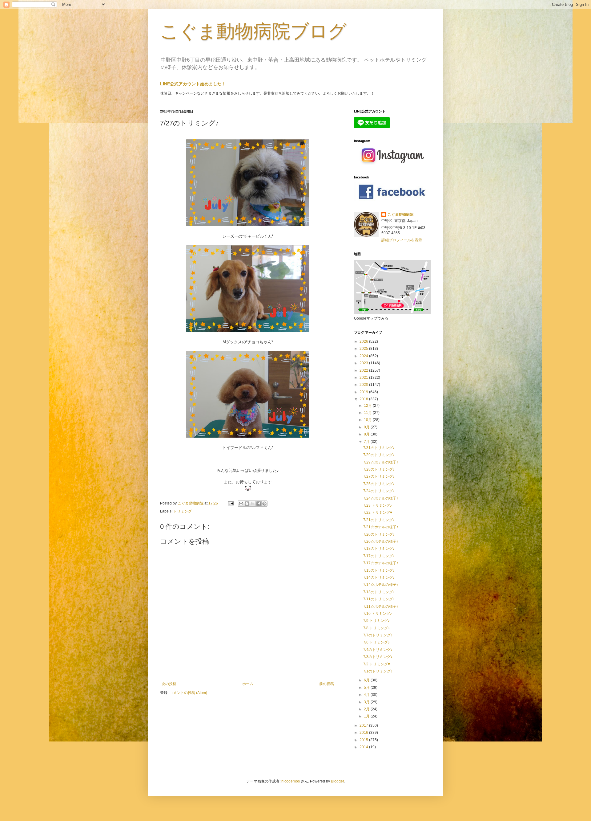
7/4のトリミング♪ (377, 649)
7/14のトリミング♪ (379, 577)
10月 (368, 420)
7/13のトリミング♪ (379, 592)
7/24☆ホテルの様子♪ (380, 498)
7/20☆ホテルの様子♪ (380, 541)
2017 (364, 725)
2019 (364, 392)
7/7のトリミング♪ (377, 635)
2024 (364, 356)
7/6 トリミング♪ (376, 642)
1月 (367, 716)
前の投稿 (326, 684)
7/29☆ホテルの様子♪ (380, 462)
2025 (364, 348)
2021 (364, 377)
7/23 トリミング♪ (377, 505)
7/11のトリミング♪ (379, 599)
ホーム (247, 684)
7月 (367, 441)
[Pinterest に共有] (264, 503)
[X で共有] (253, 503)
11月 (368, 412)
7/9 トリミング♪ (376, 621)
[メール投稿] (230, 503)
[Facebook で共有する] (258, 503)
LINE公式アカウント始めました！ (193, 83)
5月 (367, 687)
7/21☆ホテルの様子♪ (380, 527)
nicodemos (290, 781)
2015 (364, 740)
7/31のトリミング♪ (379, 448)
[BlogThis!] (247, 503)
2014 (364, 747)
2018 (364, 399)
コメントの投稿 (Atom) (188, 693)
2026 (364, 341)
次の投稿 (169, 684)
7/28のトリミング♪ (379, 469)
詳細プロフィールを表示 (401, 240)
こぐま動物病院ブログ (253, 31)
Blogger (337, 781)
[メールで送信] (241, 503)
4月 (367, 694)
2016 (364, 732)
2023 (364, 363)
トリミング (182, 511)
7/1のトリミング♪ (377, 671)
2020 (364, 384)
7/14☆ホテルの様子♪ (380, 584)
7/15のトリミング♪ (379, 570)
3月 (367, 702)
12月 (368, 405)
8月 (367, 434)
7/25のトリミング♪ (379, 484)
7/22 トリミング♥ (377, 512)
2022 (364, 370)
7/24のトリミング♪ (379, 491)
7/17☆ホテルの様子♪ (380, 563)
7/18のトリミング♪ (379, 548)
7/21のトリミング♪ (379, 520)
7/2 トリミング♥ (376, 664)
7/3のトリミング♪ (377, 657)
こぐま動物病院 (400, 214)
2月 (367, 709)
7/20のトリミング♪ (379, 534)
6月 (367, 680)
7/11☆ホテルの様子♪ (380, 606)
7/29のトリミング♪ (379, 455)
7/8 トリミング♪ (376, 628)
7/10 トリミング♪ (377, 613)
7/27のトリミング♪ (379, 476)
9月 (367, 427)
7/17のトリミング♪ (379, 556)
